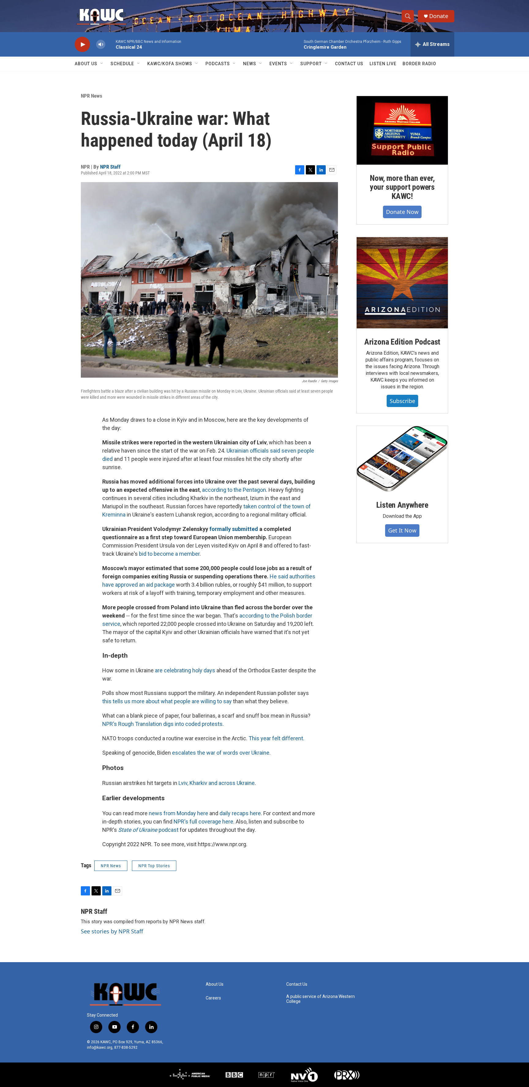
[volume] (101, 44)
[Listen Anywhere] (402, 458)
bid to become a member (169, 554)
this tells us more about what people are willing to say (167, 701)
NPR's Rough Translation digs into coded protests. (163, 724)
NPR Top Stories (154, 865)
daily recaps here (240, 813)
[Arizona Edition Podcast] (402, 282)
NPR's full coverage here (203, 821)
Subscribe (402, 401)
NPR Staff (110, 167)
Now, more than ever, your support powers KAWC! (402, 187)
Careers (213, 998)
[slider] (110, 44)
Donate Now (402, 211)
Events (278, 63)
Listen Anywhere (402, 505)
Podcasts (217, 63)
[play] (82, 44)
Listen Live (383, 63)
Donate (438, 16)
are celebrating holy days (185, 670)
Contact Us (349, 63)
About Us (86, 63)
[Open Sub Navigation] (101, 63)
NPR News (91, 96)
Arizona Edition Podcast (402, 341)
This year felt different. (276, 738)
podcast (148, 830)
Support (311, 63)
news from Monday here (178, 813)
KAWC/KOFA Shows (169, 63)
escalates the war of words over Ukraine (220, 752)
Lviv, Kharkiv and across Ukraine (216, 783)
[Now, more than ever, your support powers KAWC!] (402, 130)
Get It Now (402, 530)
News (249, 63)
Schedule (122, 63)
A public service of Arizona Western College (320, 999)
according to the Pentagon (234, 490)
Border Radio (419, 63)
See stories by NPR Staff (112, 931)
